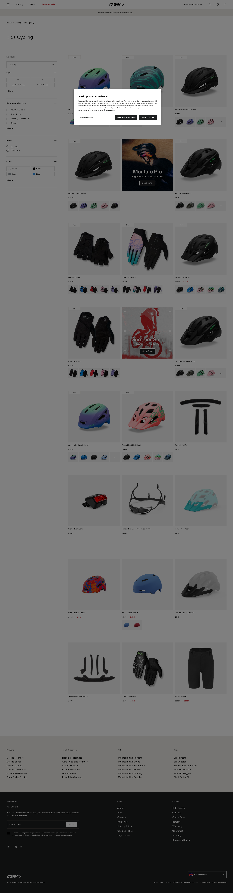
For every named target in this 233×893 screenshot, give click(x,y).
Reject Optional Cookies (126, 117)
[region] (117, 107)
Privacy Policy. (110, 110)
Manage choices (86, 117)
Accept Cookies (148, 117)
